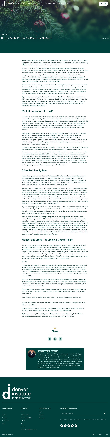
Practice (32, 3)
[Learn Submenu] (13, 3)
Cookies (93, 434)
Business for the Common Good (28, 430)
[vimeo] (76, 425)
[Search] (54, 3)
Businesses (42, 418)
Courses (23, 427)
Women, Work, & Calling (26, 418)
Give (3, 424)
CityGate (41, 412)
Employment (5, 421)
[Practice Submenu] (36, 3)
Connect (20, 3)
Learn (9, 3)
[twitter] (68, 425)
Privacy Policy (87, 419)
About (3, 412)
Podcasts (23, 421)
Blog (22, 424)
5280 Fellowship (25, 415)
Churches (41, 415)
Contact (4, 415)
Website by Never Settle (7, 434)
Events (22, 412)
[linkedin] (72, 425)
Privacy (100, 434)
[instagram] (65, 425)
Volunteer (4, 418)
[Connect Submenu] (25, 3)
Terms (106, 434)
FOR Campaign (46, 3)
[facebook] (61, 425)
